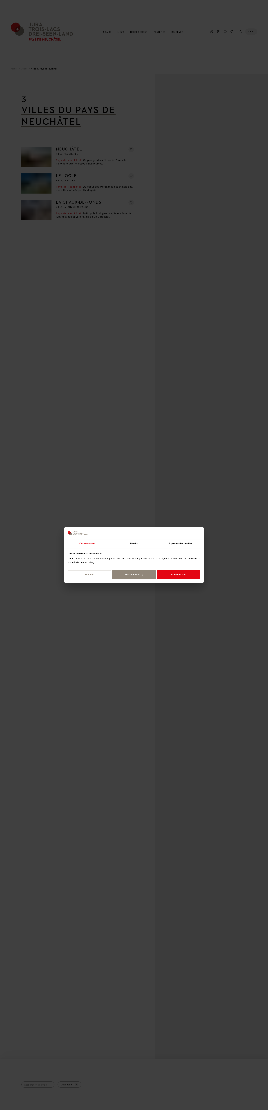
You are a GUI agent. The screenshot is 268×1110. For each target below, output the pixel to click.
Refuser (89, 574)
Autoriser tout (178, 574)
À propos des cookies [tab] (180, 543)
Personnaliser (132, 574)
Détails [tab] (134, 543)
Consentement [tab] (87, 543)
